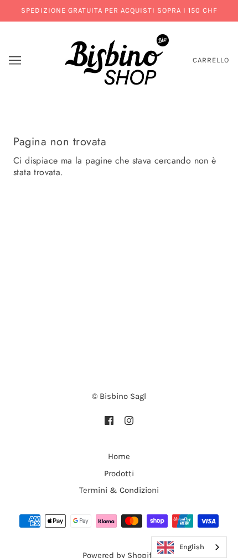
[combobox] (189, 547)
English (191, 547)
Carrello (211, 60)
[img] (109, 420)
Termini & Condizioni (119, 490)
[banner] (117, 59)
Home (119, 456)
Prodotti (119, 473)
